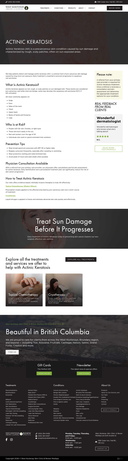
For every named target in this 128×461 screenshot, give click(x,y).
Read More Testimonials (108, 149)
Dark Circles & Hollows (83, 395)
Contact (91, 8)
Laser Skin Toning (11, 413)
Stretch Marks (58, 416)
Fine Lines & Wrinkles (83, 399)
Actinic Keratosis (81, 390)
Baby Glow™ (32, 393)
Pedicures (31, 420)
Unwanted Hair (81, 418)
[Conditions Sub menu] (64, 8)
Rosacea (56, 411)
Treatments (44, 8)
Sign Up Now (84, 373)
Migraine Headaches (82, 409)
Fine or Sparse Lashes (60, 402)
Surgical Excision (33, 406)
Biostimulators (10, 393)
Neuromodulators (11, 390)
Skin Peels (31, 418)
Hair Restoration (11, 404)
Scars (78, 411)
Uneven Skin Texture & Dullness (63, 418)
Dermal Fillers (32, 390)
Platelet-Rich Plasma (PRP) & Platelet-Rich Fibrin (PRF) (37, 396)
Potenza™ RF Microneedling (15, 416)
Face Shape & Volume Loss (62, 399)
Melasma (56, 409)
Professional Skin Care (35, 423)
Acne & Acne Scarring (60, 390)
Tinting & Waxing (11, 423)
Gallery (103, 397)
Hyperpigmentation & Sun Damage (83, 405)
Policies (103, 402)
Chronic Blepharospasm (61, 395)
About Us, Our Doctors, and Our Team (110, 394)
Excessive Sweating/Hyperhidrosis (87, 397)
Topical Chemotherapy (23, 295)
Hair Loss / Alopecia (82, 402)
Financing (104, 399)
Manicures (9, 420)
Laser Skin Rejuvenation (36, 411)
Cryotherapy (56, 295)
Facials (8, 418)
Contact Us (102, 449)
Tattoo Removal (33, 416)
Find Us (12, 352)
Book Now (114, 8)
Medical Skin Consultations (37, 404)
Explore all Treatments (81, 259)
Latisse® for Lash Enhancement (16, 425)
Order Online (44, 373)
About (81, 8)
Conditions (58, 8)
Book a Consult (110, 410)
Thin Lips (79, 416)
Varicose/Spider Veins (35, 409)
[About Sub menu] (85, 8)
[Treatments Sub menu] (50, 8)
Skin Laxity (79, 413)
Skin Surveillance (11, 406)
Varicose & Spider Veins (61, 420)
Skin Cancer (57, 413)
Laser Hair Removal (34, 413)
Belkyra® (8, 399)
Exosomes (9, 395)
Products (72, 8)
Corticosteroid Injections (14, 402)
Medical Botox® (33, 399)
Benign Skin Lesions (60, 393)
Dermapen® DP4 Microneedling (16, 411)
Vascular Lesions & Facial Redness (87, 420)
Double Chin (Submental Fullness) (64, 397)
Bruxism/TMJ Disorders (83, 393)
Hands (55, 404)
